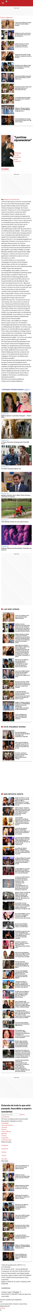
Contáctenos (5, 1288)
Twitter (16, 155)
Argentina (22, 15)
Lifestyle (21, 5)
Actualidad (5, 169)
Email (16, 159)
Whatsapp (17, 153)
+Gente (21, 13)
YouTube (4, 1159)
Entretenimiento (21, 3)
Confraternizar (22, 18)
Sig (4, 1308)
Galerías (22, 11)
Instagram (31, 3)
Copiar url (17, 161)
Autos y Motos (22, 9)
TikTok (3, 1155)
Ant (1, 1308)
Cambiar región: (6, 1292)
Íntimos (22, 7)
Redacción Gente (9, 199)
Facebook (17, 157)
